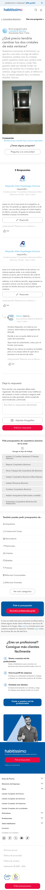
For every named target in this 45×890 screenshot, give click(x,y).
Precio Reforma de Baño (11, 782)
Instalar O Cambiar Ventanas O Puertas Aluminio (22, 457)
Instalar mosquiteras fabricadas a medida (23, 496)
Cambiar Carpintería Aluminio (18, 489)
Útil (8, 231)
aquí (24, 626)
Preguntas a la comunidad (11, 794)
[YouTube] (22, 838)
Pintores (5, 800)
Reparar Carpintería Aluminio (18, 465)
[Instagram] (4, 838)
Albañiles (5, 805)
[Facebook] (10, 838)
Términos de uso (10, 850)
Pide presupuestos (22, 886)
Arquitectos (6, 807)
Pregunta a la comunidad (22, 152)
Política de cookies (11, 861)
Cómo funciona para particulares (14, 816)
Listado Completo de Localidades (14, 808)
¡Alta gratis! (30, 3)
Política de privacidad (13, 856)
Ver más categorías (23, 592)
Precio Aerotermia (8, 784)
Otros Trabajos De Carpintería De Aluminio (24, 471)
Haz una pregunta (34, 19)
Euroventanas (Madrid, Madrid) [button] (29, 319)
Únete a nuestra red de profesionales (22, 702)
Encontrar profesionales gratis (22, 611)
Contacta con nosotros (10, 833)
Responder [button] (24, 220)
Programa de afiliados (10, 831)
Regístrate (5, 818)
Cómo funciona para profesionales (14, 821)
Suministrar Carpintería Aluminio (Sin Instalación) (21, 503)
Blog (3, 792)
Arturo (19, 316)
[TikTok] (27, 838)
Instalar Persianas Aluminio (17, 483)
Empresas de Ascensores (11, 787)
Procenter (5, 799)
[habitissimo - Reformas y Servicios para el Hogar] (10, 10)
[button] (22, 779)
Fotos (4, 796)
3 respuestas (8, 138)
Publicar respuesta (22, 428)
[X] (16, 838)
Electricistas (6, 803)
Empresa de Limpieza (10, 789)
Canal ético (6, 829)
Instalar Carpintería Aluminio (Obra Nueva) (24, 477)
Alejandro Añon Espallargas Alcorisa (22, 186)
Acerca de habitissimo (10, 826)
